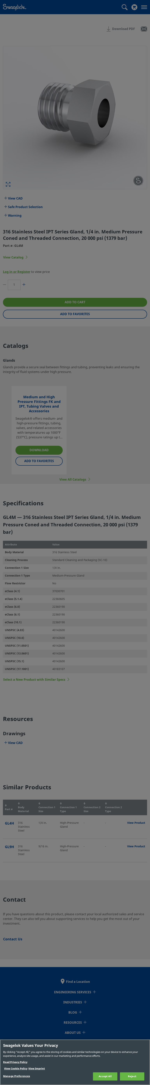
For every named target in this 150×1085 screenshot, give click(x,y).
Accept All (105, 1076)
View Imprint (36, 1068)
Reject (132, 1076)
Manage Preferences (16, 1076)
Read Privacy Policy (15, 1062)
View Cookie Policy (15, 1068)
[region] (75, 1062)
